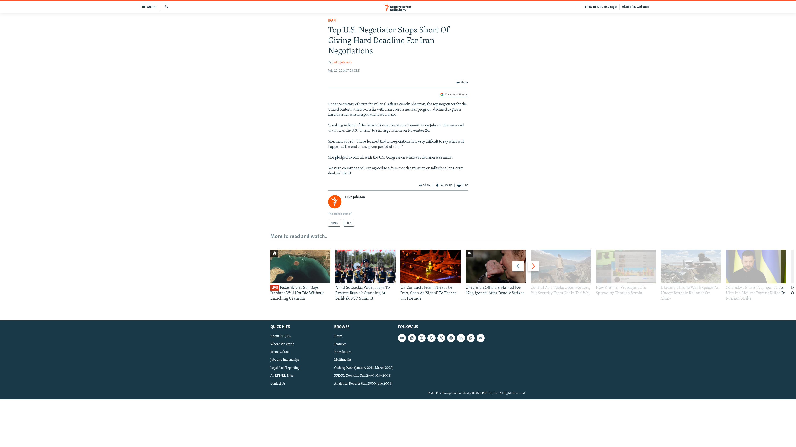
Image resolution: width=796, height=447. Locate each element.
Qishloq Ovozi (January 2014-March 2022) (363, 367)
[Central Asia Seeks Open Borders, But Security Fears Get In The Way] (561, 266)
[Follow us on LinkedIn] (461, 338)
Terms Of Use (279, 352)
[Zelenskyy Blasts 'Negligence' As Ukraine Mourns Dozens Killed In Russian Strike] (756, 266)
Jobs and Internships (285, 360)
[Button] (462, 82)
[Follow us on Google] (431, 338)
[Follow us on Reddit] (412, 338)
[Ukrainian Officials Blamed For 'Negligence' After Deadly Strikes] (496, 266)
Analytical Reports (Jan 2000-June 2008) (363, 383)
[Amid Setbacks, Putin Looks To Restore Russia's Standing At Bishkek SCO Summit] (365, 266)
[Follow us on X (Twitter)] (441, 338)
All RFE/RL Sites (282, 375)
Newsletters (342, 352)
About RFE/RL (280, 336)
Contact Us (277, 383)
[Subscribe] (480, 338)
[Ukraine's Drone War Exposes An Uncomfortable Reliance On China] (691, 266)
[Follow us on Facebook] (451, 338)
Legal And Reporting (285, 367)
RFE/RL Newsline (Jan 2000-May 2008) (362, 375)
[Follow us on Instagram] (422, 338)
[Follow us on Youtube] (402, 338)
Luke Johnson (342, 62)
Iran (332, 21)
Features (340, 344)
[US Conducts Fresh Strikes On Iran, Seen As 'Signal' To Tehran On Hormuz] (430, 266)
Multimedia (342, 360)
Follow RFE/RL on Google (600, 7)
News (338, 336)
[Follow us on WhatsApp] (471, 338)
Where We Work (282, 344)
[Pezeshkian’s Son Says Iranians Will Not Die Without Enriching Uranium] (300, 266)
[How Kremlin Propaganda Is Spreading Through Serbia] (626, 266)
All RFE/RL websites (635, 7)
